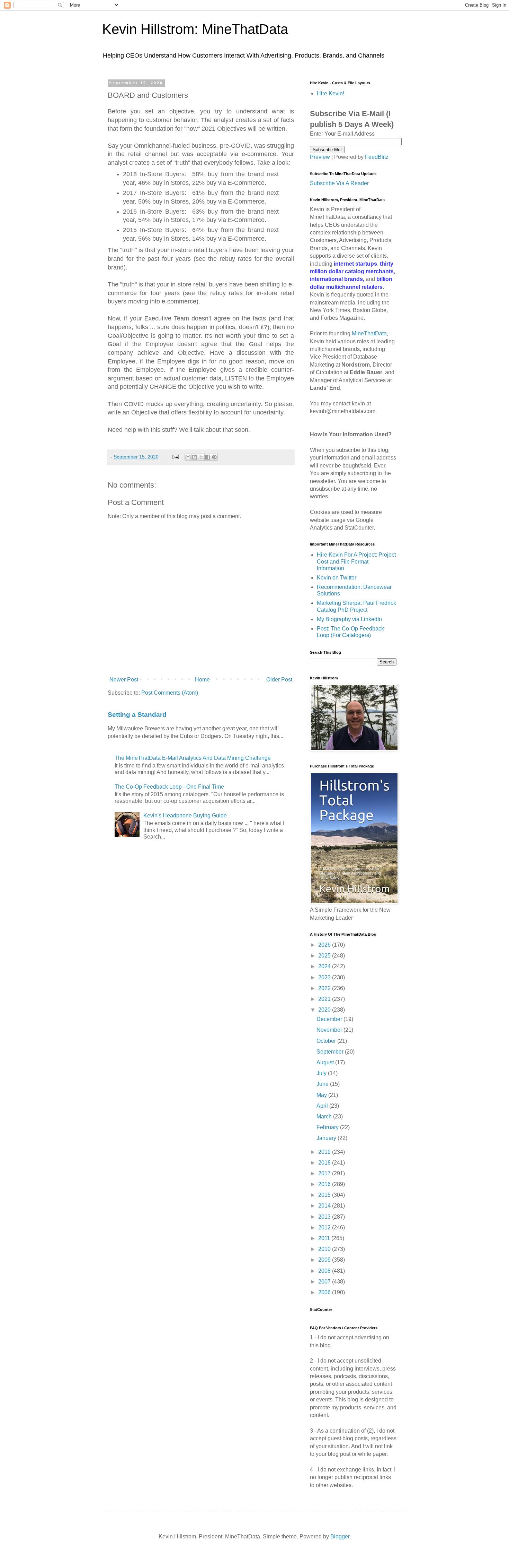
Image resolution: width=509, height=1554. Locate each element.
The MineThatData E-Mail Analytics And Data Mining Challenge (193, 758)
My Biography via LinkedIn (349, 619)
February (328, 1127)
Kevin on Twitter (336, 578)
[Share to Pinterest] (214, 457)
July (322, 1073)
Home (202, 679)
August (325, 1062)
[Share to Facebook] (207, 457)
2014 (325, 1206)
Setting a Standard (137, 714)
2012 (325, 1227)
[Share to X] (201, 457)
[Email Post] (175, 457)
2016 (325, 1184)
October (326, 1041)
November (329, 1030)
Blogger (339, 1536)
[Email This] (188, 457)
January (327, 1138)
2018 (325, 1163)
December (329, 1019)
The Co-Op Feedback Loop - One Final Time (169, 787)
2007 (325, 1282)
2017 (325, 1173)
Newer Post (123, 679)
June (323, 1084)
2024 (325, 966)
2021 (325, 999)
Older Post (279, 679)
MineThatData (369, 333)
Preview (320, 157)
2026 (325, 945)
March (324, 1116)
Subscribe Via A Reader (339, 183)
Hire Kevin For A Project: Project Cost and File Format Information (356, 561)
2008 (325, 1271)
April (322, 1106)
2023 (325, 977)
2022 (325, 988)
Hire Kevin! (330, 93)
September (330, 1052)
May (322, 1095)
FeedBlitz (377, 157)
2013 (325, 1217)
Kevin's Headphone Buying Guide (185, 815)
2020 (325, 1010)
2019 (325, 1152)
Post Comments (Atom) (169, 693)
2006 (325, 1292)
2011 (324, 1238)
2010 (325, 1249)
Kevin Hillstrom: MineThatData (195, 29)
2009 (325, 1260)
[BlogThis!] (194, 457)
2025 (325, 956)
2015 (325, 1195)
